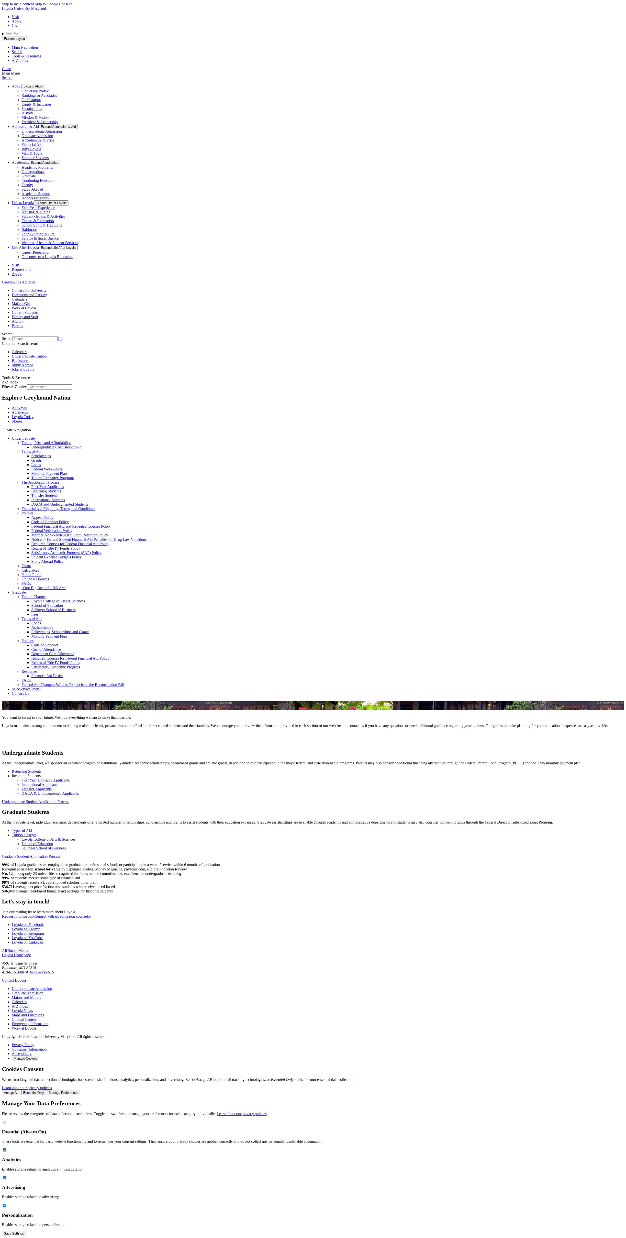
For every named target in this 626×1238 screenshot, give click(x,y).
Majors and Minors (26, 997)
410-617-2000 (13, 972)
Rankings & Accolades (39, 95)
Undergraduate (33, 172)
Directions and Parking (29, 295)
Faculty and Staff (25, 317)
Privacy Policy (23, 1045)
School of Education (47, 605)
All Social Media (15, 950)
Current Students (25, 312)
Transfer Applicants (37, 789)
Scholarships (41, 456)
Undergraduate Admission (42, 131)
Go (60, 339)
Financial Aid (32, 144)
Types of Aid (32, 451)
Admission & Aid (25, 126)
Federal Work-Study (47, 469)
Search (7, 78)
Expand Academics (44, 162)
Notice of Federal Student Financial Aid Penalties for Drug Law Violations (88, 539)
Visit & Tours (32, 153)
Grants (36, 460)
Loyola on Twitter (26, 929)
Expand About (33, 86)
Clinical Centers (24, 1019)
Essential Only (33, 1093)
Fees (34, 614)
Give (15, 25)
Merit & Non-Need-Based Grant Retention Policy (69, 535)
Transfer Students (44, 495)
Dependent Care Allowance (52, 654)
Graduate (29, 176)
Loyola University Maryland (24, 8)
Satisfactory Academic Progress (55, 667)
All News (19, 408)
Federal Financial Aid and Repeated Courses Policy (71, 526)
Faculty (27, 185)
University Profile (35, 91)
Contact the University (29, 290)
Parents (17, 326)
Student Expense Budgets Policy (56, 557)
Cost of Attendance (46, 649)
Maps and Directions (28, 1015)
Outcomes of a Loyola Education (47, 257)
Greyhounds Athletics (18, 282)
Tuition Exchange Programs (52, 478)
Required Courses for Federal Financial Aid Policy (70, 544)
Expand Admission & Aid (58, 127)
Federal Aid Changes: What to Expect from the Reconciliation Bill (73, 685)
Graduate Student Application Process (31, 856)
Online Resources (35, 579)
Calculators (30, 570)
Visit (15, 17)
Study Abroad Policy (47, 561)
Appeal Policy (42, 517)
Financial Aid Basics (47, 676)
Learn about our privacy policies (27, 1088)
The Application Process (40, 482)
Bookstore (20, 360)
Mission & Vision (35, 117)
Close (6, 69)
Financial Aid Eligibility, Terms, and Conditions (58, 509)
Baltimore (29, 230)
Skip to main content (18, 4)
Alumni (17, 321)
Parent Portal (31, 575)
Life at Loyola (23, 203)
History (27, 113)
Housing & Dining (36, 212)
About (17, 86)
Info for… (14, 34)
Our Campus (31, 100)
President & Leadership (40, 122)
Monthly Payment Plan (49, 473)
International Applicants (40, 784)
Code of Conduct (44, 645)
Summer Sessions (35, 158)
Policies (28, 513)
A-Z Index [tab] (20, 60)
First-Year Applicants (47, 487)
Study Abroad (32, 189)
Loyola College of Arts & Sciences (58, 601)
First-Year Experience (38, 208)
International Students (48, 500)
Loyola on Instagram (28, 933)
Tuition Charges (34, 597)
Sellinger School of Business (53, 610)
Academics (20, 162)
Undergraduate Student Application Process (35, 802)
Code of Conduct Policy (50, 522)
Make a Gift (21, 304)
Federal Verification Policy (51, 531)
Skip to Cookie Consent (53, 4)
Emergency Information (30, 1024)
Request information (17, 916)
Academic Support (36, 194)
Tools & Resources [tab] (26, 56)
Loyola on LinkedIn (27, 942)
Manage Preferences (63, 1093)
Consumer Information (29, 1049)
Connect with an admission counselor (62, 916)
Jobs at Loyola (23, 369)
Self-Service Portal (26, 689)
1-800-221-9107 (42, 972)
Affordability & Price (38, 140)
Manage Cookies (25, 1058)
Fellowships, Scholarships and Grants (60, 632)
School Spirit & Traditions (42, 225)
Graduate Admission (37, 136)
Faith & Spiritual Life (38, 234)
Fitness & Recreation (38, 221)
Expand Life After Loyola (58, 248)
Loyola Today (23, 417)
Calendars (19, 299)
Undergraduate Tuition (29, 356)
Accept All (11, 1093)
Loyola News (22, 1011)
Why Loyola (31, 149)
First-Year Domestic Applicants (46, 780)
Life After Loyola (25, 247)
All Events (20, 412)
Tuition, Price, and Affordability (46, 443)
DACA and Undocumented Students (59, 504)
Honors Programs (35, 198)
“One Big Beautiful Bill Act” (44, 588)
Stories (17, 421)
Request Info (22, 269)
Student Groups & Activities (43, 216)
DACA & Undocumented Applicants (50, 793)
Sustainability (32, 109)
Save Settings (14, 1233)
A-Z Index (20, 1006)
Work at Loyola (24, 308)
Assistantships (42, 627)
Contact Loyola (14, 980)
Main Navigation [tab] (25, 47)
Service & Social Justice (40, 238)
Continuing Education (39, 180)
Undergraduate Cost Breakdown (56, 447)
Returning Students (46, 491)
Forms (26, 566)
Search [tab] (17, 52)
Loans (36, 465)
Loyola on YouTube (27, 938)
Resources (29, 671)
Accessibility (22, 1054)
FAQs (26, 583)
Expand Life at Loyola (51, 203)
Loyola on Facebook (28, 925)
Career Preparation (36, 252)
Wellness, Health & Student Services (50, 243)
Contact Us (20, 693)
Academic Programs (37, 167)
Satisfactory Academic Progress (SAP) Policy (66, 553)
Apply (17, 21)
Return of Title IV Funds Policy (55, 548)
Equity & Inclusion (36, 104)
